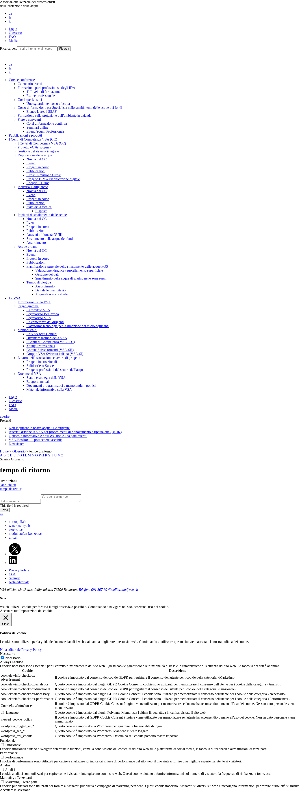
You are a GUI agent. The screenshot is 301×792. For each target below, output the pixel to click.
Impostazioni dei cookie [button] (35, 611)
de (10, 13)
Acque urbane (27, 246)
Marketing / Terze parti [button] (16, 777)
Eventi (30, 163)
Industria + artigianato (33, 187)
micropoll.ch (17, 522)
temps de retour (10, 489)
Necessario (12, 658)
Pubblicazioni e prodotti (25, 135)
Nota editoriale (19, 582)
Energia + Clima (37, 183)
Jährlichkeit (8, 485)
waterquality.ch (19, 525)
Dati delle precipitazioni (51, 290)
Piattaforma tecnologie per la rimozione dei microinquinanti (67, 326)
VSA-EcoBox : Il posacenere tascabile (35, 440)
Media (13, 41)
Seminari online (37, 127)
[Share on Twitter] (15, 554)
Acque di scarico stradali (52, 294)
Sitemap (14, 578)
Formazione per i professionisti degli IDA (46, 88)
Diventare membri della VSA (46, 338)
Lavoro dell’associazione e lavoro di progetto (49, 358)
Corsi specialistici (30, 99)
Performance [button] (9, 753)
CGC (12, 574)
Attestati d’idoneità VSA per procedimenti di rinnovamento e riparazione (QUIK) (65, 432)
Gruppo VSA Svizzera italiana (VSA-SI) (54, 354)
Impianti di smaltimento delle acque (42, 215)
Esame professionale (40, 96)
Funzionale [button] (7, 740)
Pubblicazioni (35, 171)
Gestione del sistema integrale (38, 151)
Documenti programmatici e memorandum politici (61, 385)
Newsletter (16, 444)
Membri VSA (27, 330)
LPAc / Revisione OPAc (43, 175)
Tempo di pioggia (38, 282)
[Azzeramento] (64, 455)
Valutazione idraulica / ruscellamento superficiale (69, 270)
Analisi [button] (5, 765)
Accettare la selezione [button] (15, 790)
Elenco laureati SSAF (41, 111)
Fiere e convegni (29, 119)
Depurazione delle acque (35, 155)
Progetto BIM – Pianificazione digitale (53, 179)
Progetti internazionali (41, 362)
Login (13, 29)
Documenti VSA (29, 373)
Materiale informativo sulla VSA (49, 389)
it (10, 21)
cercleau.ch (16, 529)
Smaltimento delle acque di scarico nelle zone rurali (70, 278)
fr (10, 17)
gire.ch (13, 537)
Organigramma (28, 306)
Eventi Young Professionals (45, 131)
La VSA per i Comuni (41, 334)
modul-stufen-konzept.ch (26, 533)
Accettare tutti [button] (9, 611)
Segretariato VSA (38, 318)
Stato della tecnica (39, 207)
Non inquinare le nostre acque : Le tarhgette (39, 428)
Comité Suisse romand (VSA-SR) (50, 350)
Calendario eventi (30, 84)
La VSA (15, 298)
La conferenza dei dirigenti (45, 322)
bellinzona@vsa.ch (124, 589)
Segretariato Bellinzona (42, 314)
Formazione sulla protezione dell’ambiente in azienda (54, 115)
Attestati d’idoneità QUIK (44, 234)
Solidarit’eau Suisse (40, 366)
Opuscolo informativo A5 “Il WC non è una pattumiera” (48, 436)
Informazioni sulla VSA (34, 302)
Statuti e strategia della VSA (46, 377)
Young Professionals (40, 346)
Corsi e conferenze (22, 80)
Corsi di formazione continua (46, 123)
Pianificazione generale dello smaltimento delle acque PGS (67, 266)
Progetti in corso (37, 167)
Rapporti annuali (38, 381)
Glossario (15, 33)
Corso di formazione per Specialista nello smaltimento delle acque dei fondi (70, 107)
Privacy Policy (19, 570)
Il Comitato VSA (38, 310)
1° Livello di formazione (43, 92)
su (1, 514)
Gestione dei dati (47, 274)
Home (4, 451)
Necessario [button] (7, 653)
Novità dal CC (36, 159)
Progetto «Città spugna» (34, 147)
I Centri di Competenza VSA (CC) (33, 139)
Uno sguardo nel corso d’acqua (48, 103)
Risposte (41, 211)
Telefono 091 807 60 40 (94, 589)
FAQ (12, 37)
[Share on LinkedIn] (13, 563)
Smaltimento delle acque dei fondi (50, 238)
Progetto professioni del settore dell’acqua (55, 370)
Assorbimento (36, 242)
